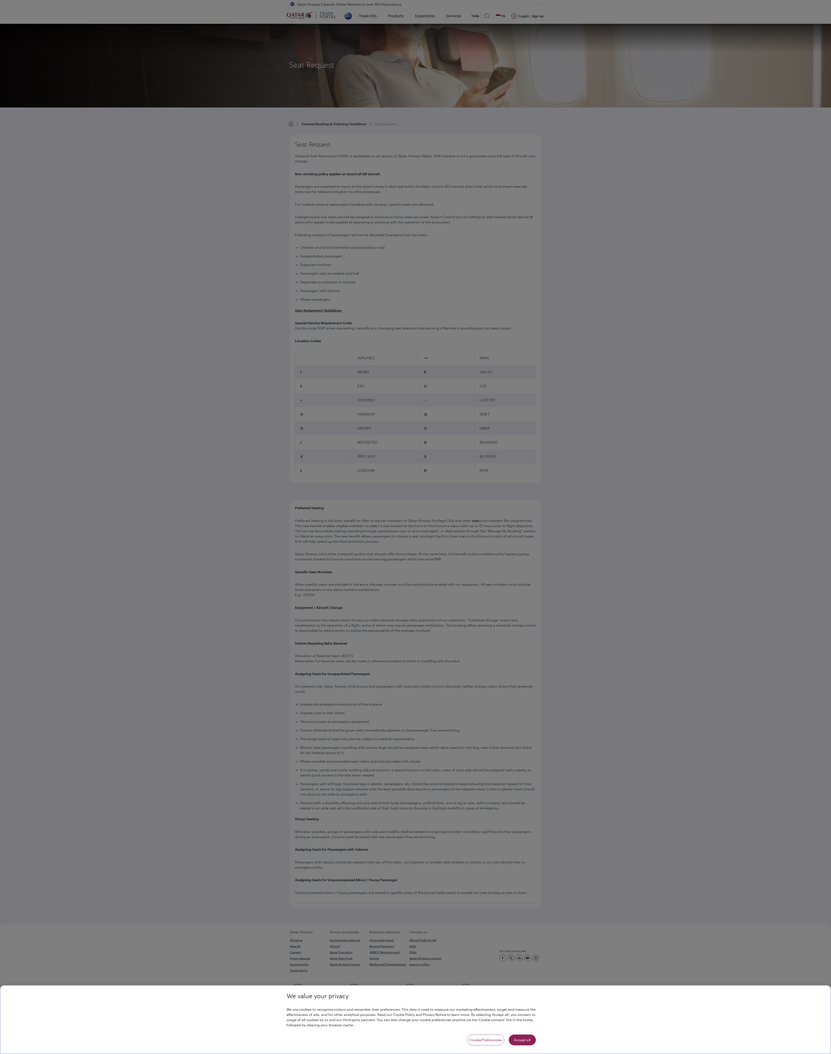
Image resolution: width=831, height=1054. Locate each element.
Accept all (522, 1040)
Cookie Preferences (485, 1040)
